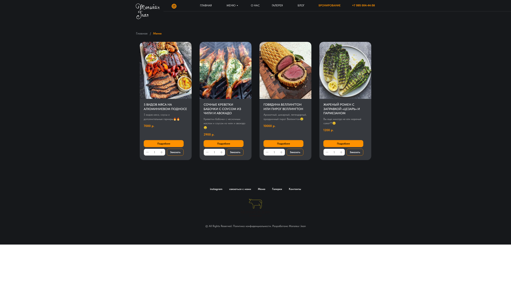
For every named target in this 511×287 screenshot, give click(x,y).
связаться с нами (240, 189)
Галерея (277, 189)
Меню (261, 189)
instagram (216, 189)
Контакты (295, 189)
